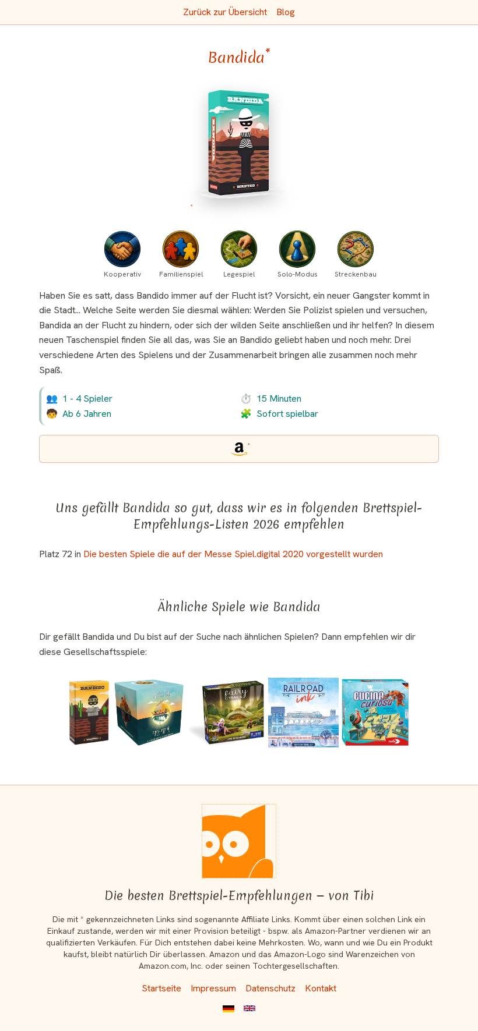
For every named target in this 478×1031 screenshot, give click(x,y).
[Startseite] (239, 841)
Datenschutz (270, 988)
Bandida (239, 58)
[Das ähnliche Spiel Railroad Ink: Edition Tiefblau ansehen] (303, 712)
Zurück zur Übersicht (225, 12)
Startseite (161, 988)
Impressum (213, 988)
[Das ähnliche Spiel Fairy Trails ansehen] (227, 712)
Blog (285, 12)
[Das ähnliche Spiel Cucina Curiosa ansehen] (375, 712)
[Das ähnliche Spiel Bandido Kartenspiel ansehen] (89, 712)
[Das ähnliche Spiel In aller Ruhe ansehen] (149, 712)
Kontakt (320, 988)
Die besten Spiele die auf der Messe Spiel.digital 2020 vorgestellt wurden (233, 554)
